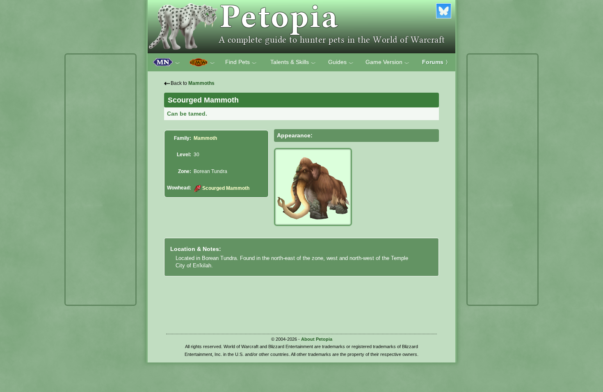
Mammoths (201, 83)
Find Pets (241, 62)
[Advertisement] (100, 180)
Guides (341, 62)
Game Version (387, 62)
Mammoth (205, 138)
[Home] (301, 26)
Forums (436, 62)
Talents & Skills (293, 62)
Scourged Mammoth (225, 188)
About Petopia (316, 339)
